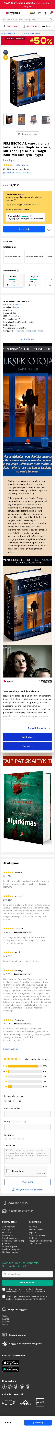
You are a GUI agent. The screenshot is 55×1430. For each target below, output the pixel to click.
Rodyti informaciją (37, 728)
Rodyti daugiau (10, 1046)
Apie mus (33, 1224)
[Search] (52, 17)
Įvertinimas (9, 1132)
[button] (31, 207)
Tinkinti (26, 746)
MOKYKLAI (32, 23)
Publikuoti (27, 1179)
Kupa (32, 282)
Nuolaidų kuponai (10, 1249)
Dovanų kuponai (9, 1243)
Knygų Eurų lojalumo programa (25, 1341)
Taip (19, 1098)
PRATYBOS (12, 23)
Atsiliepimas (9, 1143)
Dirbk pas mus (35, 1241)
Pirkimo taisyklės (36, 1227)
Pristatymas (7, 1227)
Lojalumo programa (11, 1246)
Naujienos (46, 23)
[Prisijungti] (45, 10)
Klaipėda (6, 1319)
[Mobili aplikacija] (10, 1366)
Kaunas (5, 1316)
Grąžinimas (7, 1229)
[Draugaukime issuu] (28, 1385)
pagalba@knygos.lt (21, 1208)
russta (37, 202)
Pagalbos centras (10, 1235)
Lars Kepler (16, 302)
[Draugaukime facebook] (4, 1385)
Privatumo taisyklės (37, 1232)
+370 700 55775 (18, 1200)
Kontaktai (33, 1235)
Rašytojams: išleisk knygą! (40, 1238)
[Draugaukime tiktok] (16, 1385)
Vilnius (5, 1313)
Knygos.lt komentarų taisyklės (29, 1187)
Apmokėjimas (8, 1224)
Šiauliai (5, 1322)
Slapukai (32, 1229)
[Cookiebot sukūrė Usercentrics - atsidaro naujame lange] (39, 681)
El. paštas (8, 1119)
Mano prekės (8, 1232)
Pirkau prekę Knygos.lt (14, 1093)
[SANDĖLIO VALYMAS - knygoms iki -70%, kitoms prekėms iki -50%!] (27, 38)
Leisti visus (27, 737)
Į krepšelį (38, 1422)
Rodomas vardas (12, 1106)
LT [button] (34, 10)
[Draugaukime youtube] (22, 1385)
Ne (9, 1098)
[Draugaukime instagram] (10, 1385)
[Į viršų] (49, 1410)
